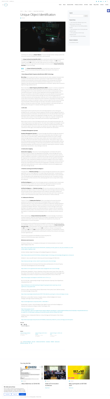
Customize (8, 394)
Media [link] (91, 4)
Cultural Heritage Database (25, 333)
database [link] (48, 341)
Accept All (22, 394)
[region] (15, 391)
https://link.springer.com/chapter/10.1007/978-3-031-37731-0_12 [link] (36, 277)
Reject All (15, 394)
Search (71, 13)
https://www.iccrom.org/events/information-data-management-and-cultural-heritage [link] (40, 268)
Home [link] (60, 4)
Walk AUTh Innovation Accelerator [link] (52, 384)
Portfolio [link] (86, 4)
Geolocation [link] (57, 341)
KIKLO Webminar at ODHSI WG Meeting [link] (78, 36)
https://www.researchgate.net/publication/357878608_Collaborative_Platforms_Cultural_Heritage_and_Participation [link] (47, 319)
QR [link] (29, 343)
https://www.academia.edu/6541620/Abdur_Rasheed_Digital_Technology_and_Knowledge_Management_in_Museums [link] (47, 255)
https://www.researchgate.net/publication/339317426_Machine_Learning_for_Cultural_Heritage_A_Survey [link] (44, 294)
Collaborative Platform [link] (40, 341)
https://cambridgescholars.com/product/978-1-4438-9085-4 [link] (34, 301)
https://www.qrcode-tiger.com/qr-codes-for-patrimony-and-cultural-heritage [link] (38, 261)
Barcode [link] (33, 341)
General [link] (23, 17)
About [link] (64, 4)
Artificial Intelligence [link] (27, 341)
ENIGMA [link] (52, 341)
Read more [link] (47, 387)
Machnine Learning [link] (24, 343)
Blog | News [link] (96, 4)
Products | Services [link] (78, 4)
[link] (108, 10)
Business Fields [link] (70, 4)
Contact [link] (102, 4)
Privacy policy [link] (32, 396)
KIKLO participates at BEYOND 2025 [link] (78, 384)
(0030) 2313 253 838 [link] (5, 1)
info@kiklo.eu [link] (11, 1)
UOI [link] (31, 343)
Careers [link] (106, 4)
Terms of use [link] (38, 396)
